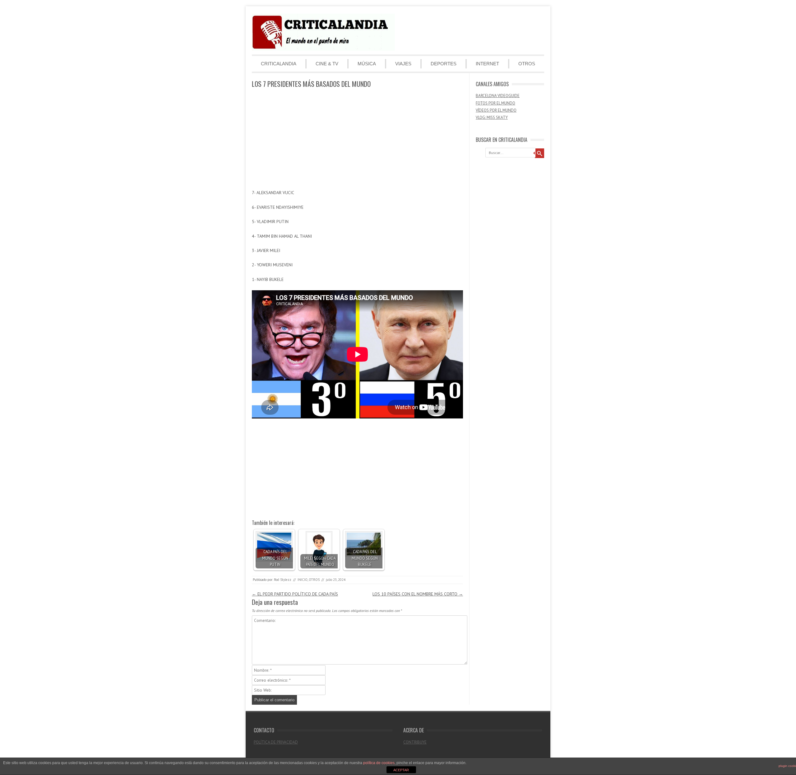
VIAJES (403, 63)
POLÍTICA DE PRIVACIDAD (276, 742)
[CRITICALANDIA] (323, 49)
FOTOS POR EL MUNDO (495, 103)
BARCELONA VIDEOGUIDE (498, 95)
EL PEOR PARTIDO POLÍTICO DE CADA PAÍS (295, 594)
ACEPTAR (401, 770)
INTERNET (487, 63)
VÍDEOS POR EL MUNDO (496, 110)
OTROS (526, 63)
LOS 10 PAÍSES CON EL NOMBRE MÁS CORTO (418, 594)
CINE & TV (327, 63)
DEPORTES (443, 63)
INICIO (303, 579)
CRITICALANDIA (278, 63)
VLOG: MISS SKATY (492, 117)
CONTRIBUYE (415, 742)
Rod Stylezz (282, 579)
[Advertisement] (357, 139)
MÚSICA (367, 63)
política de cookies (379, 763)
